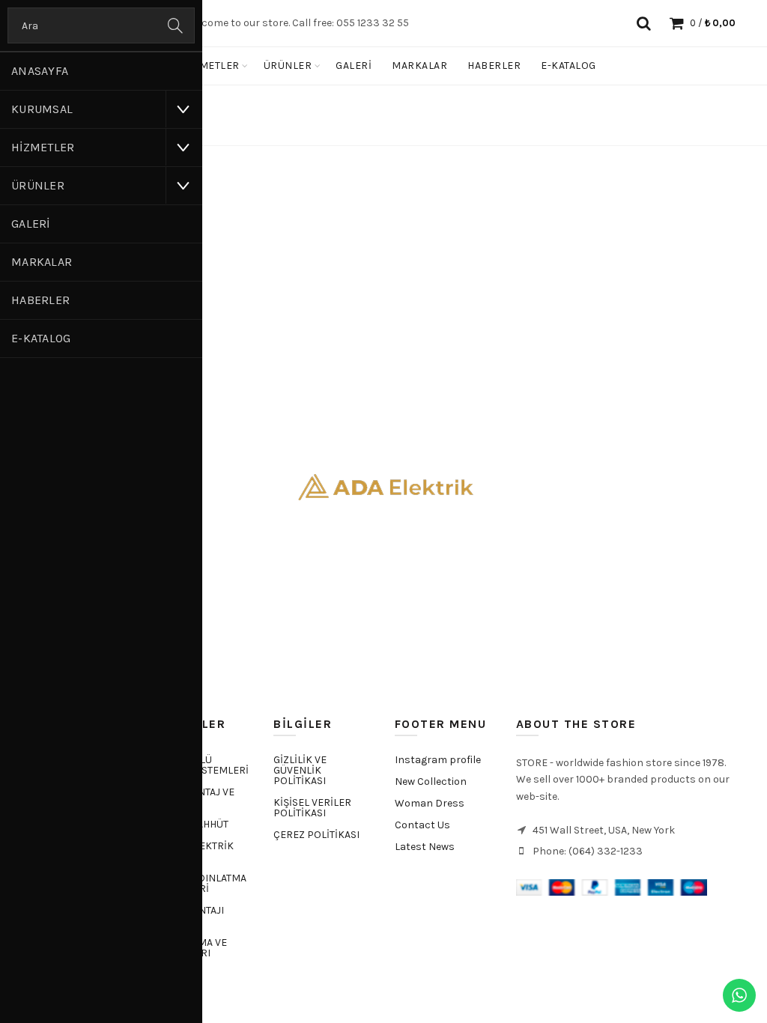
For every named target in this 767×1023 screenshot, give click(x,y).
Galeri (30, 223)
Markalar (41, 262)
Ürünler (37, 185)
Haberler (40, 300)
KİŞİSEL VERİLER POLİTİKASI (312, 807)
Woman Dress (429, 803)
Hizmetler (43, 147)
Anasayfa (39, 71)
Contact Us (422, 825)
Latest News (425, 846)
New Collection (431, 781)
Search (176, 25)
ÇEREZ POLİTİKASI (316, 834)
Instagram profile (438, 759)
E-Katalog (41, 338)
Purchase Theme (430, 868)
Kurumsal (42, 109)
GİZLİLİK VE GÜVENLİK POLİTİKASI (300, 770)
